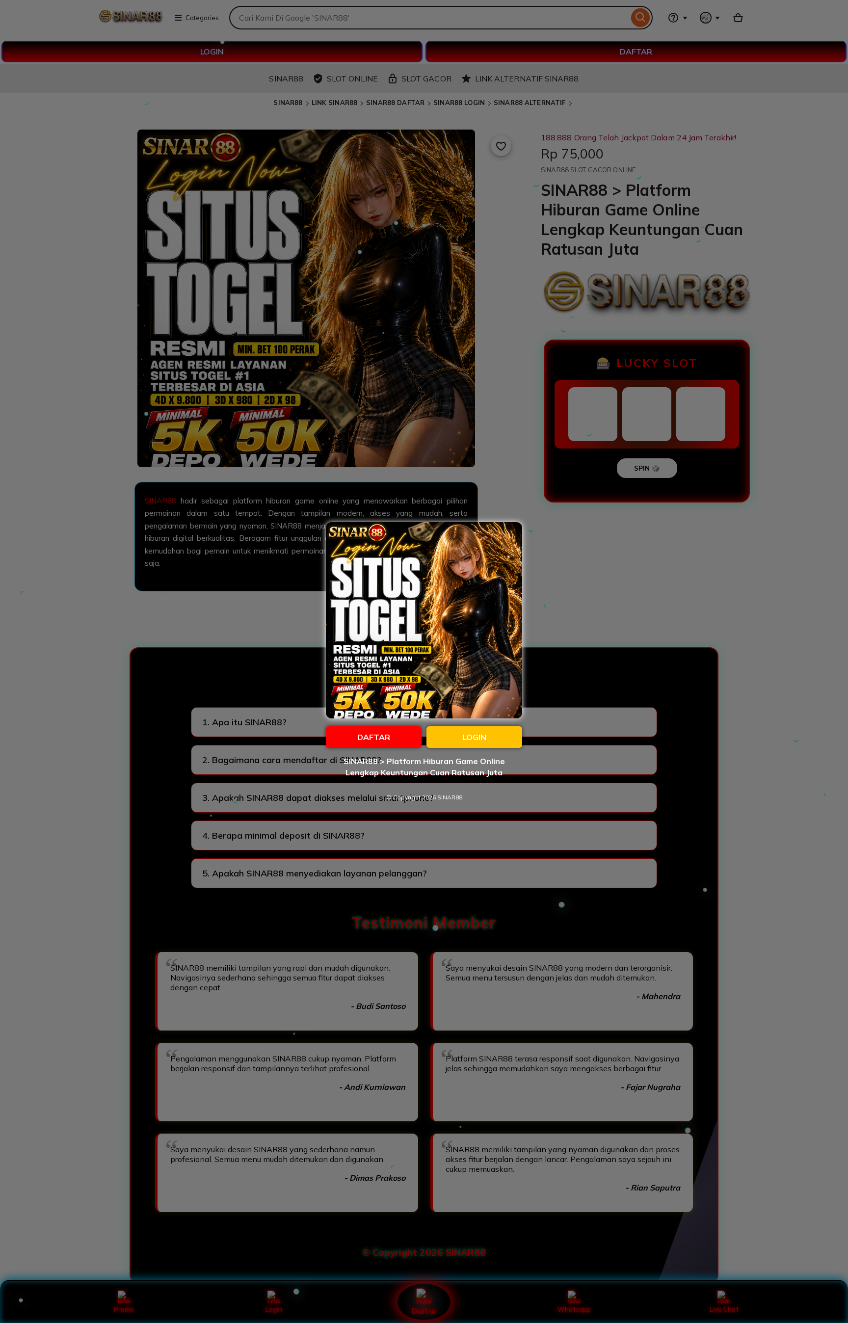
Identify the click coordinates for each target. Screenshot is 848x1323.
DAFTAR (373, 737)
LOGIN (474, 737)
